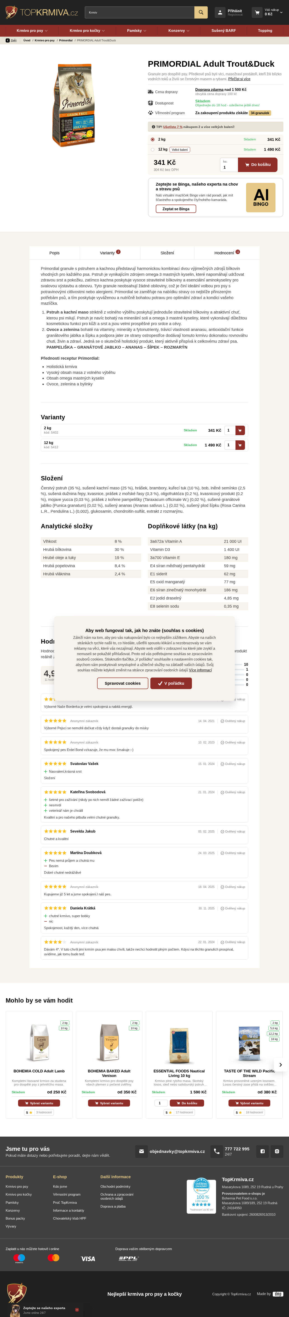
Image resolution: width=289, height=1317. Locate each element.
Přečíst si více (239, 79)
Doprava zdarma (209, 90)
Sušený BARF (224, 31)
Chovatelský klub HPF (69, 1218)
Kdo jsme (60, 1186)
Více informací (200, 670)
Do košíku (189, 1103)
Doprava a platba (113, 1206)
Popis (54, 252)
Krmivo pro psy (45, 40)
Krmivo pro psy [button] (30, 31)
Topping (265, 31)
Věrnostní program (67, 1194)
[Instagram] (277, 1151)
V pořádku (173, 683)
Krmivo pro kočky (19, 1194)
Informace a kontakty (68, 1210)
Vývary (11, 1226)
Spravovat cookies (123, 683)
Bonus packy (15, 1218)
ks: (225, 161)
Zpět (13, 40)
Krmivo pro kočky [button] (85, 31)
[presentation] (280, 1065)
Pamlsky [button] (134, 31)
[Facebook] (262, 1151)
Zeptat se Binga (176, 209)
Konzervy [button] (176, 31)
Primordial (66, 40)
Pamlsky (12, 1202)
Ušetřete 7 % (172, 127)
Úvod (27, 40)
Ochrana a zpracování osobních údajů (116, 1196)
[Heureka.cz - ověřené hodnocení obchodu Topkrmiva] (201, 1196)
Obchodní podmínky (115, 1186)
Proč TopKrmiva (65, 1202)
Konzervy (13, 1210)
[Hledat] (201, 12)
